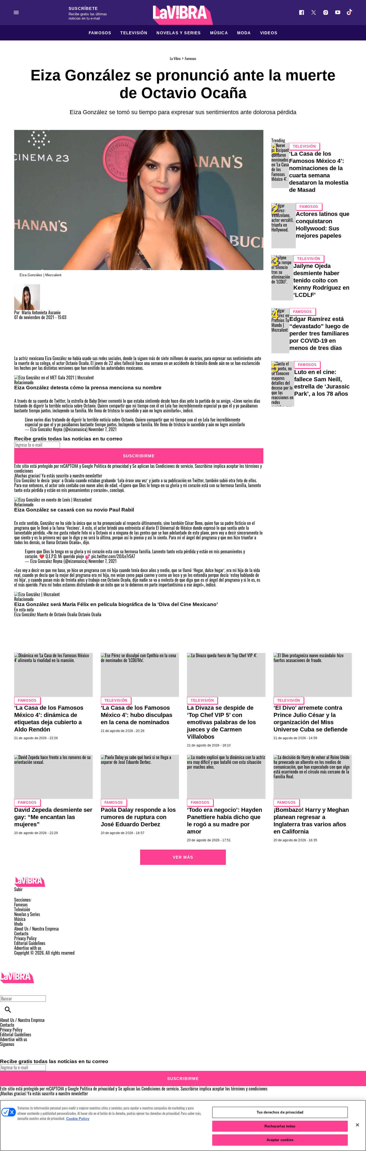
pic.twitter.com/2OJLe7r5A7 (113, 556)
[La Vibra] (183, 15)
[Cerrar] (357, 1125)
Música (219, 33)
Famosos (100, 33)
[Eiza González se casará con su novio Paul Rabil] (53, 499)
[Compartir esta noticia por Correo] (60, 322)
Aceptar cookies (280, 1140)
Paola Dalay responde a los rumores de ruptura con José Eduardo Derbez (138, 817)
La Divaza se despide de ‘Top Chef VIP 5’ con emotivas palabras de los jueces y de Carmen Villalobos (221, 722)
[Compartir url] (20, 350)
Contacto (21, 933)
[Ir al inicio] (183, 882)
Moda (244, 33)
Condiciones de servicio (174, 466)
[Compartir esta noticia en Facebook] (33, 322)
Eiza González (25, 614)
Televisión (133, 33)
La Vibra (175, 58)
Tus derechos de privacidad (280, 1112)
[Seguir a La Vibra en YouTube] (338, 12)
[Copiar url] (26, 338)
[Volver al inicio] (17, 974)
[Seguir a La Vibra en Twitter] (314, 12)
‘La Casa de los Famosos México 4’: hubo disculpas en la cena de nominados (136, 715)
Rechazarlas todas (279, 1126)
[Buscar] (8, 1010)
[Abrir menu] (16, 12)
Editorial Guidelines (29, 943)
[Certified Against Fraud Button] (33, 957)
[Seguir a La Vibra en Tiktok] (350, 12)
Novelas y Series (178, 33)
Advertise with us (27, 948)
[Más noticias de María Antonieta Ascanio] (27, 286)
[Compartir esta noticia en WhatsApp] (20, 322)
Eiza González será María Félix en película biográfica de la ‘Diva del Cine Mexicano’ (116, 604)
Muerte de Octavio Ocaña (57, 614)
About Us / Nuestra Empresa (36, 928)
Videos (268, 33)
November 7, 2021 (102, 429)
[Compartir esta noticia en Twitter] (47, 322)
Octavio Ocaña (89, 614)
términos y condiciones (249, 1088)
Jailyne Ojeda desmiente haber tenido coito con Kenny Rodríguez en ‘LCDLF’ (321, 280)
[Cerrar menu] (6, 989)
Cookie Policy (77, 1119)
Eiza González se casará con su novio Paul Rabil (74, 510)
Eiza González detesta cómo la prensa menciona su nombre (88, 387)
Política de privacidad (111, 466)
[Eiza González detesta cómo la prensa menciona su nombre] (54, 377)
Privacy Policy (25, 938)
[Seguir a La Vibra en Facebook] (302, 12)
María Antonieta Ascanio (41, 312)
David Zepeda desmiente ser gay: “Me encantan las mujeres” (53, 817)
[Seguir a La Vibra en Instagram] (326, 12)
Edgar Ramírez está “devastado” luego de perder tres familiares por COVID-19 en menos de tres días (319, 333)
